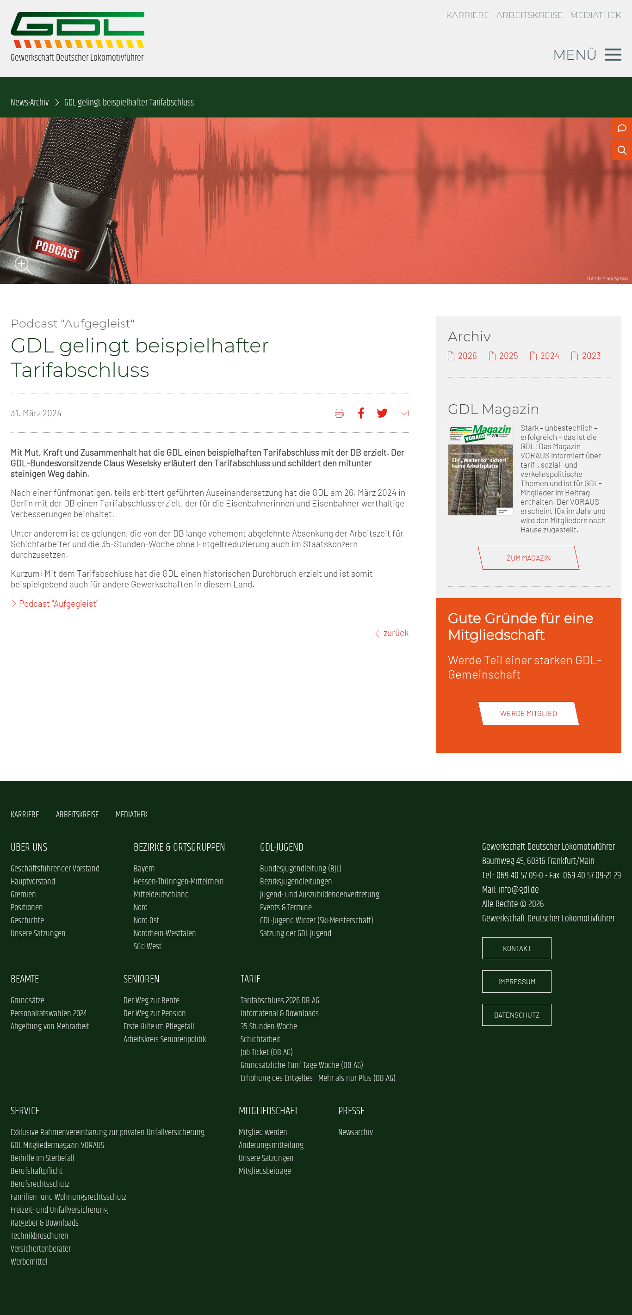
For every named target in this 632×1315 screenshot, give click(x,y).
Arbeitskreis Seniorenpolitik (165, 1039)
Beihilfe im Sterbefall (42, 1158)
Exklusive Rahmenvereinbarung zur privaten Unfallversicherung (107, 1132)
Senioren (142, 979)
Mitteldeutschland (161, 895)
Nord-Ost (146, 920)
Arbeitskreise (529, 15)
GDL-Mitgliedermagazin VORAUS (57, 1145)
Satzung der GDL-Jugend (295, 933)
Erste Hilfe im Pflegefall (159, 1026)
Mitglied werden (263, 1132)
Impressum (517, 981)
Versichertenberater (41, 1249)
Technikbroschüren (39, 1236)
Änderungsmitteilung (271, 1145)
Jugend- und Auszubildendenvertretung (319, 895)
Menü (575, 54)
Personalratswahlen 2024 (49, 1013)
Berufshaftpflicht (36, 1171)
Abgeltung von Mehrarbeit (50, 1026)
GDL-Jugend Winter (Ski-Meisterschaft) (316, 920)
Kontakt (517, 948)
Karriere (467, 15)
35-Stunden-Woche (269, 1026)
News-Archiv (30, 103)
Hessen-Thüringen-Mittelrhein (179, 882)
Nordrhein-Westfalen (165, 933)
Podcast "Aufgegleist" (59, 603)
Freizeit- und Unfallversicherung (59, 1210)
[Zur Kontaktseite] (622, 127)
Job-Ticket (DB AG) (267, 1052)
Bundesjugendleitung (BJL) (300, 869)
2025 (508, 355)
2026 (467, 355)
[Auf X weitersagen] (382, 413)
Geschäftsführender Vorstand (55, 869)
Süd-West (147, 946)
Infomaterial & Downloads (280, 1013)
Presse (351, 1111)
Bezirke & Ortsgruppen (179, 847)
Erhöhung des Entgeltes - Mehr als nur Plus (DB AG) (318, 1078)
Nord (141, 907)
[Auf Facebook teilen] (361, 413)
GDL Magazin (493, 409)
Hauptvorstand (33, 882)
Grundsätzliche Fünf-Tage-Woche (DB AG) (302, 1065)
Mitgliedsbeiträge (265, 1171)
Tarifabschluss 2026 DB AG (280, 1000)
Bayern (144, 869)
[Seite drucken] (340, 413)
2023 (591, 355)
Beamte (25, 979)
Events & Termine (286, 907)
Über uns (29, 847)
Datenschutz (516, 1015)
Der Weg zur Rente (152, 1000)
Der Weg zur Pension (155, 1013)
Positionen (27, 907)
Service (25, 1111)
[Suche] (622, 150)
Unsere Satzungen (38, 933)
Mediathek (595, 15)
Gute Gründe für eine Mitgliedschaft (521, 626)
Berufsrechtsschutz (40, 1184)
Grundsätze (27, 1000)
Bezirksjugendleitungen (296, 882)
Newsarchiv (355, 1132)
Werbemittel (29, 1262)
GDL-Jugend (282, 847)
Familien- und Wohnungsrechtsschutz (68, 1197)
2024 (549, 355)
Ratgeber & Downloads (45, 1223)
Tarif (250, 979)
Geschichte (27, 920)
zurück (396, 632)
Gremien (23, 895)
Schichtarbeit (260, 1039)
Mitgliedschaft (268, 1111)
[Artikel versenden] (404, 413)
